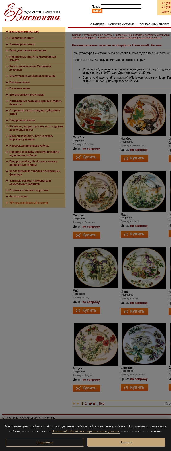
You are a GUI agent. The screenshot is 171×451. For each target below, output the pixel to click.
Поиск (96, 6)
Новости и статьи (121, 24)
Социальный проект (154, 24)
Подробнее (45, 442)
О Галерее (97, 24)
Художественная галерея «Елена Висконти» (32, 12)
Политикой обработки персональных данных (86, 431)
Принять (126, 442)
